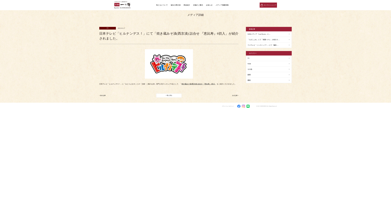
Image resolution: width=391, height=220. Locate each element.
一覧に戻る (169, 95)
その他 (250, 69)
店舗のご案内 (198, 5)
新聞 (249, 75)
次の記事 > (235, 95)
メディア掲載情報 (222, 5)
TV (249, 58)
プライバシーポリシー (228, 106)
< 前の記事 (102, 95)
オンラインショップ (270, 5)
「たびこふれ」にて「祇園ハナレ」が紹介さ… (264, 39)
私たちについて (162, 5)
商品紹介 (187, 5)
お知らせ (209, 5)
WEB (249, 64)
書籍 (249, 80)
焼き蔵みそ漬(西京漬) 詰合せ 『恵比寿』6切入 (198, 84)
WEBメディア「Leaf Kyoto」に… (259, 34)
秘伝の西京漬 (176, 5)
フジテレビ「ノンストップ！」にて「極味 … (263, 45)
